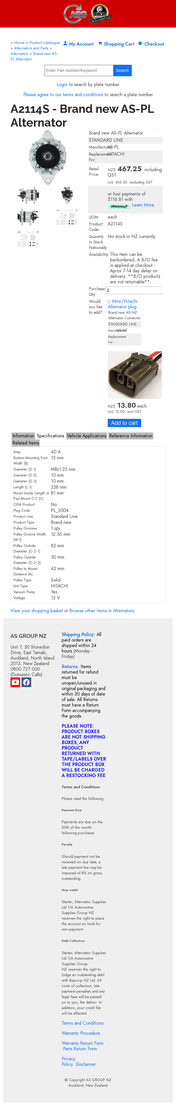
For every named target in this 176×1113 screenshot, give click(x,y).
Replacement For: (100, 157)
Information (23, 436)
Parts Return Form (80, 1048)
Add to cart (124, 423)
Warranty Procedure (81, 1033)
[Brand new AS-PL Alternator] (48, 183)
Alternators (19, 53)
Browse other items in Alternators (101, 610)
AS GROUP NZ (98, 1080)
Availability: (99, 254)
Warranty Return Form (83, 1043)
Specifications (50, 436)
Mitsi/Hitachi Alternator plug (123, 304)
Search (122, 70)
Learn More (143, 205)
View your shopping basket (37, 610)
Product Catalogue (44, 42)
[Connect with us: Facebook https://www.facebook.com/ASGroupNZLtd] (26, 683)
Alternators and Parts (31, 48)
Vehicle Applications (86, 436)
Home (19, 42)
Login (62, 84)
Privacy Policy (68, 1062)
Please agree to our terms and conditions (63, 94)
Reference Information (130, 436)
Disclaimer (86, 1064)
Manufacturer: (101, 147)
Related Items (25, 443)
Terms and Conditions (83, 1023)
